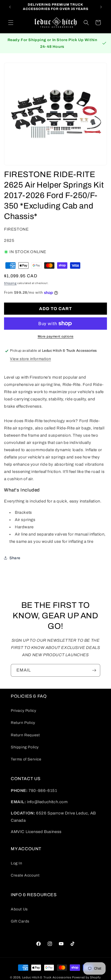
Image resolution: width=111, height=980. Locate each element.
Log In (16, 863)
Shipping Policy (25, 747)
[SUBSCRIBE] (94, 670)
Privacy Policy (23, 711)
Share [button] (14, 558)
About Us (19, 909)
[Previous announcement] (10, 7)
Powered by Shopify (86, 977)
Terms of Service (26, 759)
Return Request (25, 735)
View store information (30, 359)
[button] (11, 22)
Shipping (10, 283)
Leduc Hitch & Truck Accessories (46, 977)
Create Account (25, 875)
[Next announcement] (101, 7)
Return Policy (23, 723)
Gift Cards (20, 921)
